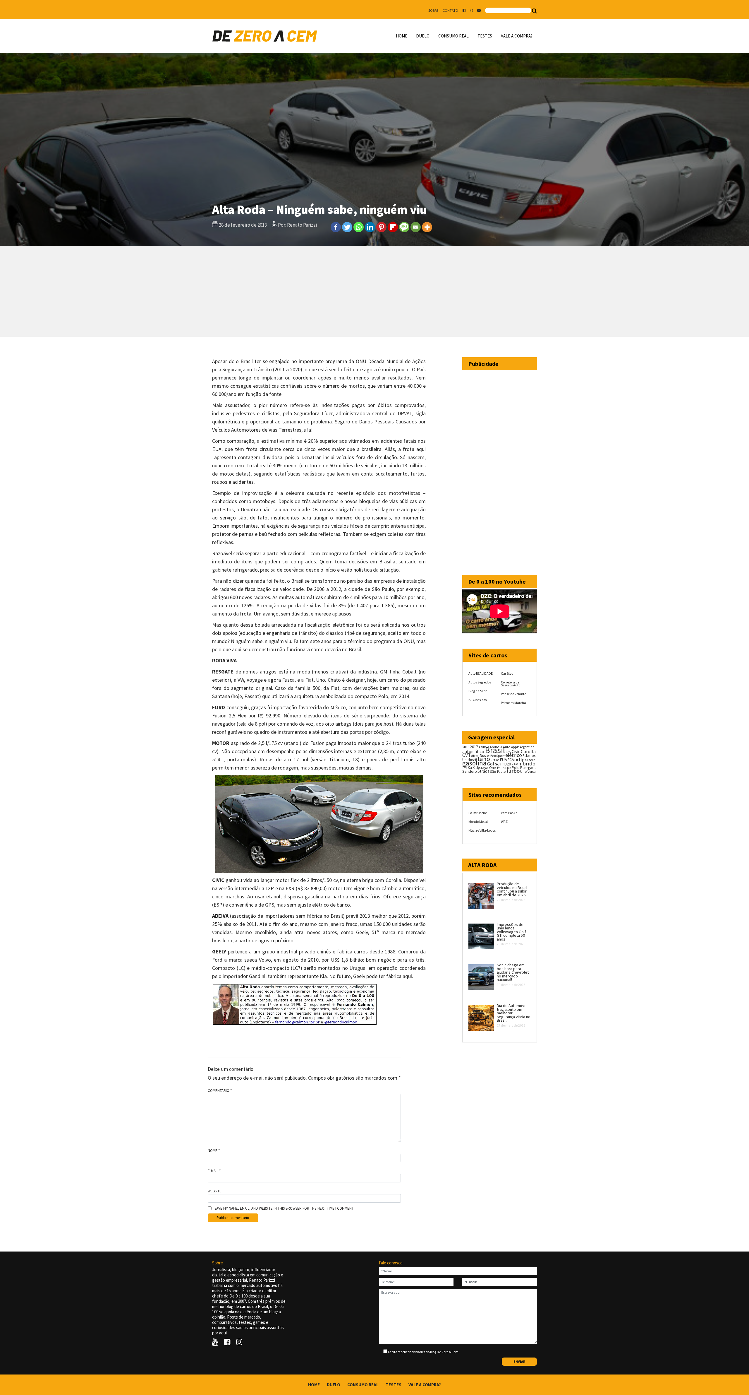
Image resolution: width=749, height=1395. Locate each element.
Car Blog (507, 673)
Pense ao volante (513, 694)
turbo (513, 770)
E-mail (214, 1171)
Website (214, 1191)
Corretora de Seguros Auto (510, 683)
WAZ (504, 821)
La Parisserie (477, 813)
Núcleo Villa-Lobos (482, 830)
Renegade (528, 767)
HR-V (514, 764)
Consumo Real (453, 36)
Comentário (220, 1090)
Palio (501, 767)
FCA (511, 759)
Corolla (528, 751)
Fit (516, 760)
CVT (466, 755)
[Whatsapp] (358, 227)
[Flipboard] (393, 227)
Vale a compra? (516, 36)
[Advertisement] (374, 291)
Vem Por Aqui (510, 813)
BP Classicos (477, 700)
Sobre (433, 10)
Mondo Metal (478, 821)
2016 (465, 746)
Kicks (476, 767)
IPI (464, 767)
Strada (483, 771)
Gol (490, 764)
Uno (523, 771)
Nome (214, 1150)
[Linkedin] (370, 227)
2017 (474, 746)
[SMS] (404, 227)
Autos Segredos (479, 682)
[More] (427, 227)
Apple (515, 747)
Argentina (527, 747)
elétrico (513, 755)
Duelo (423, 36)
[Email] (415, 227)
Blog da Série (477, 691)
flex (523, 759)
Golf (498, 764)
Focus (531, 760)
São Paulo (498, 771)
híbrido (526, 763)
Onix (493, 767)
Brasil (495, 750)
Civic (516, 751)
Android (484, 747)
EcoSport (497, 755)
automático (473, 751)
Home (401, 36)
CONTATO (450, 10)
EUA (503, 759)
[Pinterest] (381, 227)
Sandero (469, 771)
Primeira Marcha (513, 702)
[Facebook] (336, 227)
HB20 (506, 764)
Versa (532, 771)
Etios (495, 760)
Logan (485, 768)
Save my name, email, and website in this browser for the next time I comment (284, 1208)
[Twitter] (347, 227)
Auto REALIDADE (480, 673)
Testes (484, 36)
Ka (470, 767)
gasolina (474, 763)
